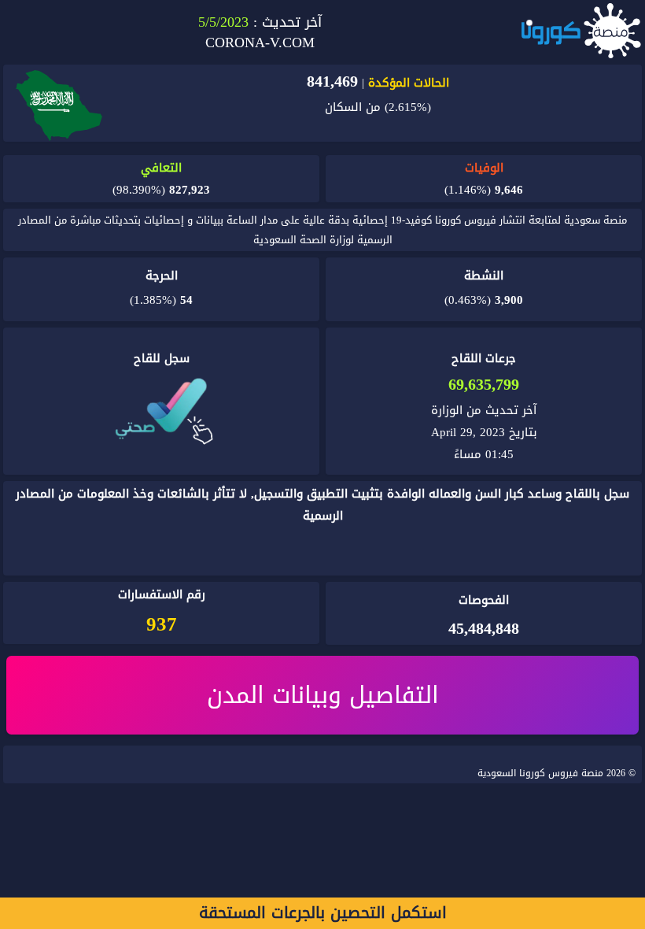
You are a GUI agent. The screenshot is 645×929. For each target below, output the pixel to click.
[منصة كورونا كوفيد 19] (581, 32)
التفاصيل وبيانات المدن (323, 695)
